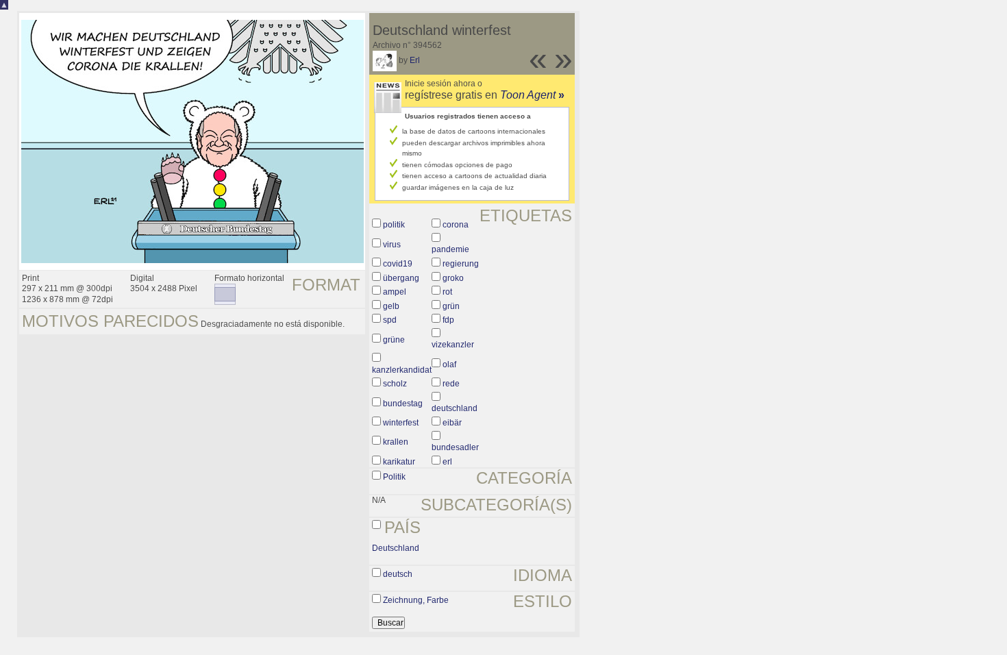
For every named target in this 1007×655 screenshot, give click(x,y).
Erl (415, 60)
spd (390, 320)
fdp (448, 320)
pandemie (450, 249)
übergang (401, 278)
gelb (391, 306)
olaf (449, 364)
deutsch (397, 574)
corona (456, 225)
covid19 (397, 264)
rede (451, 383)
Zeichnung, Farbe (416, 600)
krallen (395, 442)
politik (394, 225)
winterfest (401, 423)
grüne (394, 340)
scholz (395, 383)
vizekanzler (453, 344)
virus (392, 244)
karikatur (399, 462)
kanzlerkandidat (402, 370)
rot (447, 292)
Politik (394, 477)
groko (453, 278)
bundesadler (455, 447)
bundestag (403, 403)
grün (451, 306)
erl (447, 462)
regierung (461, 264)
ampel (394, 292)
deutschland (454, 408)
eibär (452, 423)
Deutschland (395, 548)
